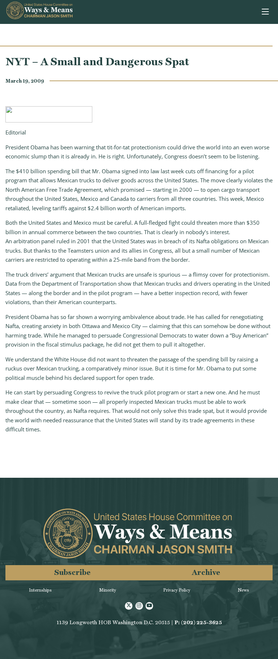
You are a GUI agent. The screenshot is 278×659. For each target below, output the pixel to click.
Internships (40, 590)
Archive (206, 572)
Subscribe (72, 572)
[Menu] (266, 12)
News (243, 590)
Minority (107, 590)
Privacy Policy (176, 590)
